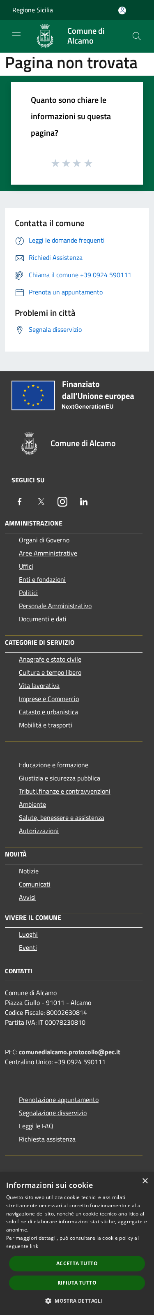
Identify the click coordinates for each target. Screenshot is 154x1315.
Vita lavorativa (39, 685)
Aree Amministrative (48, 553)
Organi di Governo (44, 540)
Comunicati (35, 884)
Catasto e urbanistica (48, 712)
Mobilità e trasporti (45, 725)
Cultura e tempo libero (50, 672)
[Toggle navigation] (16, 35)
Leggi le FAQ (36, 1126)
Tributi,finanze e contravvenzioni (64, 791)
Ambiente (32, 804)
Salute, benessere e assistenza (61, 817)
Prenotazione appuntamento (59, 1099)
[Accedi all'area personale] (122, 10)
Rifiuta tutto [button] (77, 1282)
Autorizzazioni (39, 831)
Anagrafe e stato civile (50, 659)
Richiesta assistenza (47, 1139)
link (34, 1246)
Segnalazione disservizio (53, 1113)
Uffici (26, 566)
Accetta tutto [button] (77, 1263)
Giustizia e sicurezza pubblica (59, 778)
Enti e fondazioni (42, 579)
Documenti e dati (43, 619)
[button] (77, 1301)
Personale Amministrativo (55, 606)
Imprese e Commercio (49, 699)
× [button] (145, 1181)
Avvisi (27, 897)
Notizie (29, 871)
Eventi (28, 947)
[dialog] (77, 1243)
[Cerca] (137, 36)
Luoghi (28, 934)
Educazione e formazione (53, 765)
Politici (28, 592)
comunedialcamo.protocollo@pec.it (69, 1052)
